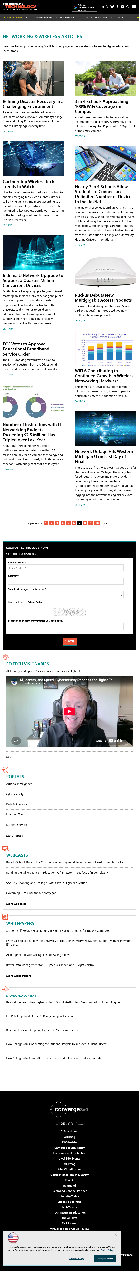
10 (97, 523)
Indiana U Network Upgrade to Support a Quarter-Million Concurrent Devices (33, 280)
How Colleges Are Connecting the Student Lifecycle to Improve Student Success (56, 1044)
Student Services (16, 825)
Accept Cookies (105, 1258)
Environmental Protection (69, 1153)
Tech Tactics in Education (69, 1212)
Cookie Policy (107, 1250)
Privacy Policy (35, 602)
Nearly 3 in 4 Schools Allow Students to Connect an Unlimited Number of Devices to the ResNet (104, 194)
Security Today (69, 1196)
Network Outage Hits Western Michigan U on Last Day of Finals (104, 456)
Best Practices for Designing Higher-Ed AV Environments (42, 1030)
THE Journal (69, 1223)
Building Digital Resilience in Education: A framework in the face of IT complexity (57, 872)
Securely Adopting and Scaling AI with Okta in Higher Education (46, 883)
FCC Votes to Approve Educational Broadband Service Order (26, 349)
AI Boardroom (69, 1131)
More (9, 757)
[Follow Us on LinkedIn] (102, 6)
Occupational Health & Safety (69, 1175)
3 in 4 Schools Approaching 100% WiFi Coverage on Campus (101, 106)
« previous (35, 523)
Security (122, 17)
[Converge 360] (69, 1109)
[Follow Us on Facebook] (117, 6)
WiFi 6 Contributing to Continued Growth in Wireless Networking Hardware (104, 376)
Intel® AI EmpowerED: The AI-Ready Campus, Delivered (40, 1016)
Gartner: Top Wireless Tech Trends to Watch (28, 183)
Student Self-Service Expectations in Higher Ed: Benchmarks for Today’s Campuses (58, 931)
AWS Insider (69, 1142)
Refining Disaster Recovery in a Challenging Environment (33, 103)
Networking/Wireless (68, 17)
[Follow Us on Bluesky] (112, 6)
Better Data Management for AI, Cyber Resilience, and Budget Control (50, 965)
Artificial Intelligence (19, 784)
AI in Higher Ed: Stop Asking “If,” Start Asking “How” (38, 955)
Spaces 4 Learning (69, 1202)
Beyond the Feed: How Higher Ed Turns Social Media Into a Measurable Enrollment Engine (63, 1002)
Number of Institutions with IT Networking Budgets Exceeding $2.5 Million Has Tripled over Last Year (32, 432)
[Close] (116, 1234)
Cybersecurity (14, 794)
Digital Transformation (99, 17)
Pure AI (69, 1180)
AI (27, 17)
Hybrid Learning (42, 17)
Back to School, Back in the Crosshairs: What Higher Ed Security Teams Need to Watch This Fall (65, 862)
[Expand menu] (134, 7)
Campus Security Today (69, 1148)
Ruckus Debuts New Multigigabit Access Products (103, 297)
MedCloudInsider (69, 1169)
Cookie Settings (76, 1258)
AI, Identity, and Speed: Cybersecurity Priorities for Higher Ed (44, 671)
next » (107, 523)
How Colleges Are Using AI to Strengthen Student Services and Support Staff (54, 1058)
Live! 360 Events (69, 1158)
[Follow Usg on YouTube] (122, 6)
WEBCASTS (17, 855)
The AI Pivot (69, 1218)
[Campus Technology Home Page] (20, 6)
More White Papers (18, 976)
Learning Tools (15, 814)
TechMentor (69, 1207)
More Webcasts (16, 904)
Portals (15, 776)
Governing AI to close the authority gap (31, 893)
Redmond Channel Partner (69, 1191)
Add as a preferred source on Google (86, 7)
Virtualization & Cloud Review (69, 1229)
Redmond (69, 1185)
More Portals (14, 835)
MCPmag (69, 1164)
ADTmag (69, 1137)
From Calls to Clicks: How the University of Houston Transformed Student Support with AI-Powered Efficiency (68, 942)
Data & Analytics (16, 804)
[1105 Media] (69, 1123)
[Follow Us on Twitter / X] (107, 6)
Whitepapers (20, 923)
